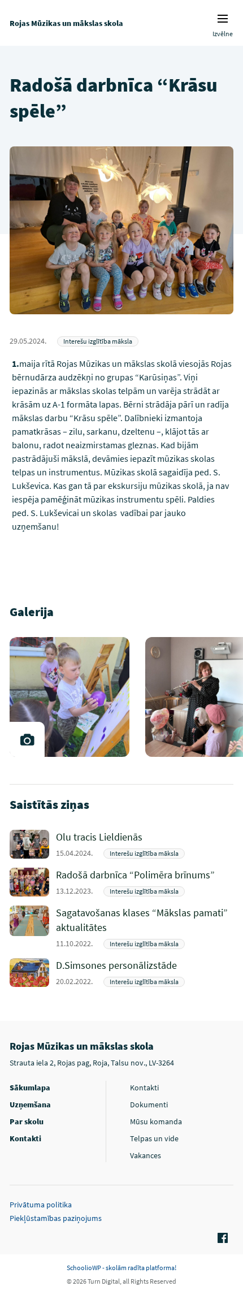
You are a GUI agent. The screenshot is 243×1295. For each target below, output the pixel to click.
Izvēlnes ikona (222, 18)
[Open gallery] (27, 739)
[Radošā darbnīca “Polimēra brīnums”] (144, 882)
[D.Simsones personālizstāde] (144, 972)
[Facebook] (221, 1238)
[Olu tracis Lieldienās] (144, 844)
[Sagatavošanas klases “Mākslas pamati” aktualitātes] (144, 927)
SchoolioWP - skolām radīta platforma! (121, 1267)
